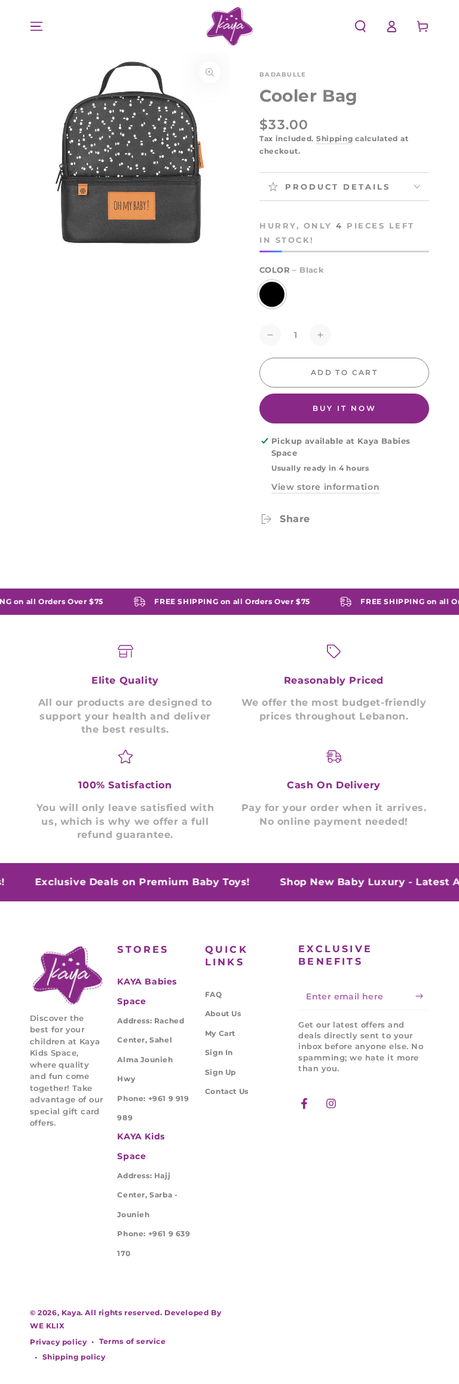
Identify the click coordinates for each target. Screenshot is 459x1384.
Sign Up (220, 1072)
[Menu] (36, 26)
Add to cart (344, 372)
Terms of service (132, 1341)
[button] (360, 26)
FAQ (213, 994)
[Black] (271, 294)
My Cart (220, 1033)
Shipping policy (74, 1356)
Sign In (219, 1052)
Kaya (71, 1312)
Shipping (334, 138)
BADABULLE (283, 74)
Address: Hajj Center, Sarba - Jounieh (147, 1195)
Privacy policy (58, 1341)
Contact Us (227, 1091)
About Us (223, 1013)
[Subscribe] (422, 996)
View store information (325, 486)
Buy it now (345, 408)
